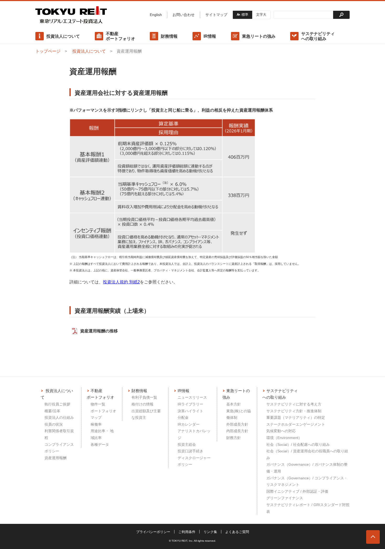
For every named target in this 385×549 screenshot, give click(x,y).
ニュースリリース (192, 397)
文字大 (261, 15)
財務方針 (233, 438)
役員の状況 (54, 424)
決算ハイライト (190, 411)
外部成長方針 (237, 424)
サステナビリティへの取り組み (318, 36)
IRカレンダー (189, 424)
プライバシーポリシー (153, 532)
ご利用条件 (186, 532)
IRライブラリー (190, 404)
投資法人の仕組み (59, 417)
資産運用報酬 (56, 458)
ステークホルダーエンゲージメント (295, 424)
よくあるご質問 (237, 532)
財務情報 (169, 36)
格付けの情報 (142, 404)
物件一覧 (98, 404)
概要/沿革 (52, 411)
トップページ (47, 51)
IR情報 (210, 36)
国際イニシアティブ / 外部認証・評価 (297, 491)
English (156, 15)
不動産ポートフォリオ (120, 36)
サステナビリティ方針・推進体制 (293, 411)
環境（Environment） (284, 438)
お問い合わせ (184, 15)
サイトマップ (216, 15)
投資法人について (63, 36)
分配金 (183, 417)
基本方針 (233, 404)
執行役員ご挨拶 (57, 404)
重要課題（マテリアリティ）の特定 (295, 417)
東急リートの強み (259, 36)
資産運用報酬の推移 (99, 331)
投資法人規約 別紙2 (121, 282)
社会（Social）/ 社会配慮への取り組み (298, 444)
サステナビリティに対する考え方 (293, 404)
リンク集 (210, 532)
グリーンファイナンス (284, 498)
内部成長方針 (237, 431)
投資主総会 (187, 444)
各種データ (100, 444)
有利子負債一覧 (144, 397)
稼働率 (96, 424)
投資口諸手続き (190, 451)
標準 (244, 15)
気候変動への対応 (281, 431)
